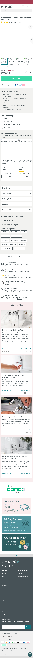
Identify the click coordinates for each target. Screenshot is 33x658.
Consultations (8, 121)
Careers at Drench (6, 579)
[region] (16, 161)
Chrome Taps (5, 240)
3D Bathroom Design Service (12, 124)
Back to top (16, 555)
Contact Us (20, 582)
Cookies (3, 650)
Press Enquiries (5, 615)
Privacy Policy (23, 648)
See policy (18, 291)
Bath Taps (12, 15)
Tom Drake (5, 430)
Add (12, 176)
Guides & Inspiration (9, 128)
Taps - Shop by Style (19, 248)
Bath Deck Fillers (15, 232)
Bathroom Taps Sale (16, 236)
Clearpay (4, 612)
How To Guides (26, 430)
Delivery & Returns (8, 199)
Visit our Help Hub (7, 636)
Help (5, 118)
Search (3, 10)
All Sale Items (5, 232)
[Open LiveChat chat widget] (30, 654)
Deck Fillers (18, 15)
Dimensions (11, 67)
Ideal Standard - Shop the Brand (18, 240)
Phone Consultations (6, 591)
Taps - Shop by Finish (7, 248)
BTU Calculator (5, 597)
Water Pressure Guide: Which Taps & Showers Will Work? (14, 376)
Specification (6, 193)
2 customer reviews (17, 22)
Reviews (5, 204)
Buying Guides (26, 349)
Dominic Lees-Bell (6, 348)
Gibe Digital (8, 654)
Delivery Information (23, 576)
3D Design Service (6, 588)
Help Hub (20, 573)
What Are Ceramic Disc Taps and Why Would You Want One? (14, 457)
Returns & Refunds (22, 579)
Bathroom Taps (4, 15)
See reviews (28, 277)
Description (6, 188)
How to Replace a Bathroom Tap (13, 417)
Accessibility (9, 650)
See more (19, 299)
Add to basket (22, 78)
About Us (4, 573)
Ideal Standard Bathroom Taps (9, 244)
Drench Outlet (5, 603)
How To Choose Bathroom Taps (12, 330)
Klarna (3, 609)
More (17, 266)
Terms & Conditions (14, 648)
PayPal (3, 606)
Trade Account (5, 594)
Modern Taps (22, 244)
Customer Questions (9, 210)
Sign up (28, 627)
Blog (3, 600)
